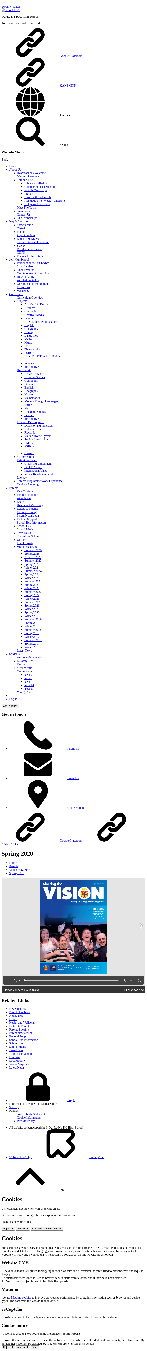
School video (25, 266)
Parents (13, 487)
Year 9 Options (26, 456)
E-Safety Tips (25, 661)
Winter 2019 (31, 616)
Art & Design (32, 373)
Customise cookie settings (47, 1228)
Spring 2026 (31, 553)
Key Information (19, 221)
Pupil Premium (26, 235)
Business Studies (34, 377)
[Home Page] (11, 10)
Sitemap (14, 1107)
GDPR (21, 252)
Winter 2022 (31, 588)
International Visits (35, 470)
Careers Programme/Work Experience (40, 481)
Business (29, 308)
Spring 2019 (31, 622)
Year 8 (28, 678)
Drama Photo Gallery (45, 321)
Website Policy (26, 1121)
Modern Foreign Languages (41, 401)
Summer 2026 (33, 550)
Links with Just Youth (37, 197)
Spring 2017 (31, 643)
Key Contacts (25, 491)
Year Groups (24, 671)
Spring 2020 (31, 612)
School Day (24, 526)
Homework (24, 370)
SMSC (28, 443)
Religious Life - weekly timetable (44, 200)
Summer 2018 (33, 629)
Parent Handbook (27, 494)
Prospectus (23, 287)
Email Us (73, 778)
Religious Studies (35, 411)
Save (35, 1347)
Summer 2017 (33, 640)
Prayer (28, 193)
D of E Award (33, 467)
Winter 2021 (31, 598)
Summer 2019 (33, 619)
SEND (21, 245)
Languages (31, 335)
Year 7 (28, 674)
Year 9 (28, 681)
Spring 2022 (31, 595)
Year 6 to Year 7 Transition (33, 273)
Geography (31, 328)
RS (26, 359)
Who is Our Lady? (35, 190)
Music (28, 342)
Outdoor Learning (28, 484)
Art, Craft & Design (36, 304)
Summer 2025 (33, 560)
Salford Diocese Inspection (33, 242)
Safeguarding (25, 224)
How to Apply (25, 276)
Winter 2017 (31, 636)
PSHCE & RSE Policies (47, 356)
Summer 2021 (33, 602)
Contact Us (23, 214)
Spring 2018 (31, 633)
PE (26, 346)
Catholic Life (25, 179)
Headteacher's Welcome (31, 173)
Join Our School (19, 259)
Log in (13, 699)
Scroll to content (11, 6)
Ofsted (21, 228)
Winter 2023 (31, 577)
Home (13, 166)
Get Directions (76, 807)
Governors (23, 211)
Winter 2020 (31, 609)
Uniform (22, 539)
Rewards (29, 432)
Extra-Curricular (27, 460)
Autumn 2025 (32, 557)
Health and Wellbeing (30, 505)
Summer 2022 (33, 591)
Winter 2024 (31, 567)
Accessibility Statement (31, 1114)
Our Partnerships (27, 218)
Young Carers (25, 692)
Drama (28, 318)
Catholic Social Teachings (40, 186)
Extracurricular (33, 429)
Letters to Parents (27, 508)
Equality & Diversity (29, 238)
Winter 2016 (31, 647)
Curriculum (16, 294)
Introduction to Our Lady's (33, 263)
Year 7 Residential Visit (38, 474)
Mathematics (32, 398)
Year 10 (29, 685)
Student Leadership (36, 439)
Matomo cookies (21, 1297)
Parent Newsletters (28, 515)
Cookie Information (29, 1117)
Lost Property (25, 543)
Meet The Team (26, 207)
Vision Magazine (27, 546)
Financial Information (30, 256)
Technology (31, 366)
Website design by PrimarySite (56, 1157)
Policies (21, 231)
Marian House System (37, 436)
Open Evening (25, 269)
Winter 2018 (31, 626)
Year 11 (29, 688)
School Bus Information (31, 522)
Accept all (22, 1228)
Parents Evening (27, 512)
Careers (29, 453)
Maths (28, 339)
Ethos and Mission (35, 183)
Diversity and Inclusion (38, 425)
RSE (27, 449)
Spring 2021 (31, 605)
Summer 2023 (33, 581)
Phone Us (73, 748)
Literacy (22, 477)
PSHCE (29, 353)
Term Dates (24, 532)
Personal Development (30, 422)
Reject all (8, 1228)
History (28, 332)
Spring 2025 (31, 564)
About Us (15, 169)
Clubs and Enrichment (37, 463)
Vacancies (23, 290)
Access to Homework (30, 657)
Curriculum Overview (30, 297)
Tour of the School (28, 536)
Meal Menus (24, 667)
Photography (32, 349)
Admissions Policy (28, 280)
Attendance (24, 498)
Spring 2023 (31, 584)
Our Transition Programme (33, 283)
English (29, 325)
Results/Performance (29, 249)
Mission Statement (28, 176)
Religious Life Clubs (37, 204)
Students (14, 654)
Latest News (24, 650)
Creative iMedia (34, 314)
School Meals (25, 529)
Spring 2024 (31, 574)
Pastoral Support (27, 519)
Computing (31, 311)
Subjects (22, 301)
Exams (21, 501)
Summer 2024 (33, 571)
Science (29, 363)
